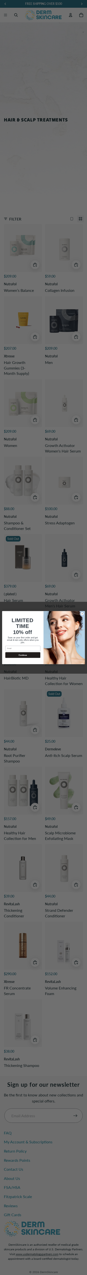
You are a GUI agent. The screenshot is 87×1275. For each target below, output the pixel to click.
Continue (23, 655)
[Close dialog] (82, 613)
